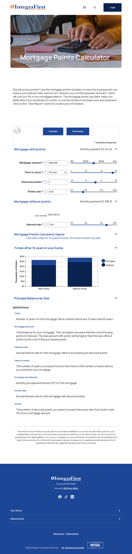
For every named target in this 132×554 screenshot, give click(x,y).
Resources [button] (17, 518)
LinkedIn (72, 496)
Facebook (59, 496)
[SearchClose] (95, 7)
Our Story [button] (16, 510)
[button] (66, 149)
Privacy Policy (72, 534)
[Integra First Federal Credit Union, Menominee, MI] (28, 7)
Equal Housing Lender (74, 547)
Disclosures (58, 534)
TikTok (66, 496)
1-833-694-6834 (70, 488)
